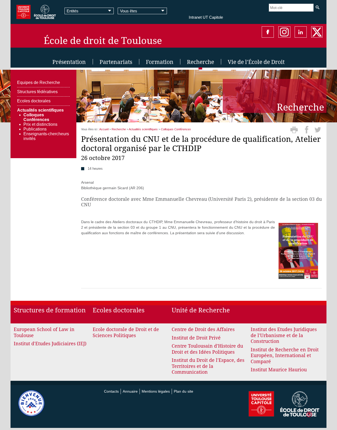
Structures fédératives (37, 91)
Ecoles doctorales (34, 101)
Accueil (103, 129)
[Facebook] (307, 131)
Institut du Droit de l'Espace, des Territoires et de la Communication (208, 366)
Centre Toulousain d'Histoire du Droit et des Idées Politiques (207, 349)
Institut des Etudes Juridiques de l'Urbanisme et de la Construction (284, 335)
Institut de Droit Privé (196, 338)
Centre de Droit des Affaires (203, 329)
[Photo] (298, 250)
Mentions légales (156, 391)
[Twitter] (318, 131)
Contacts (111, 391)
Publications (35, 129)
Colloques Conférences (36, 117)
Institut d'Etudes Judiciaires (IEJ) (50, 343)
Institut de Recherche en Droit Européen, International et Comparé (285, 355)
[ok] (317, 7)
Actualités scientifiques (40, 110)
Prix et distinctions (40, 124)
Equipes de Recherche (38, 82)
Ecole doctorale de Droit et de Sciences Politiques (126, 332)
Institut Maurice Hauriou (279, 369)
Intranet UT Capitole (206, 17)
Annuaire (130, 391)
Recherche (119, 129)
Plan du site (183, 391)
